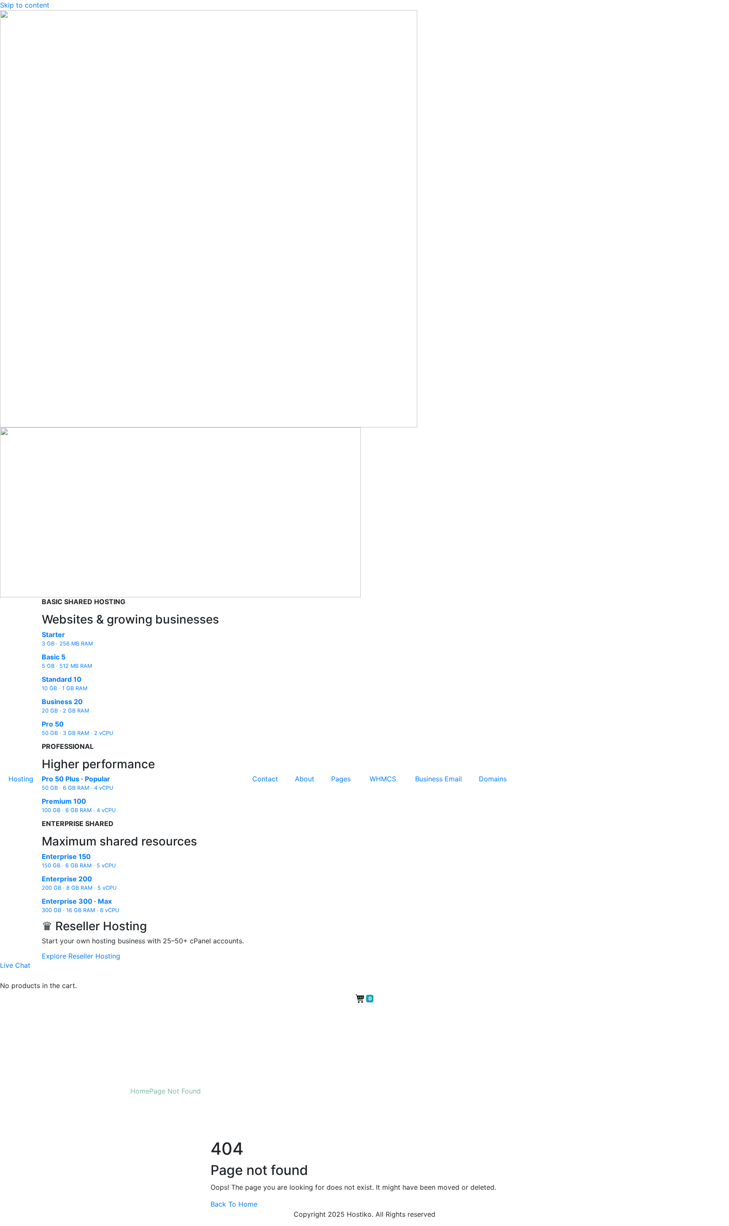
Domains (493, 779)
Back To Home (234, 1204)
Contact (265, 779)
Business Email (438, 779)
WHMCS (384, 779)
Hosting (20, 779)
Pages (342, 779)
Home (139, 1091)
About (304, 779)
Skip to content (24, 5)
